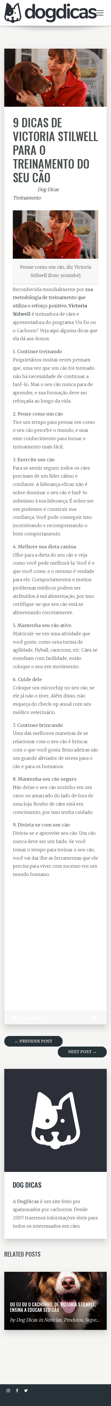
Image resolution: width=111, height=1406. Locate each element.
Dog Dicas (48, 189)
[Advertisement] (55, 941)
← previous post (33, 1041)
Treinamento (27, 198)
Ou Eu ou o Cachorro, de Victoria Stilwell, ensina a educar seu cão (53, 1307)
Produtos (73, 1320)
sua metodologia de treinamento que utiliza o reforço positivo (53, 297)
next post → (82, 1051)
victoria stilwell (31, 1017)
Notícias (52, 1320)
